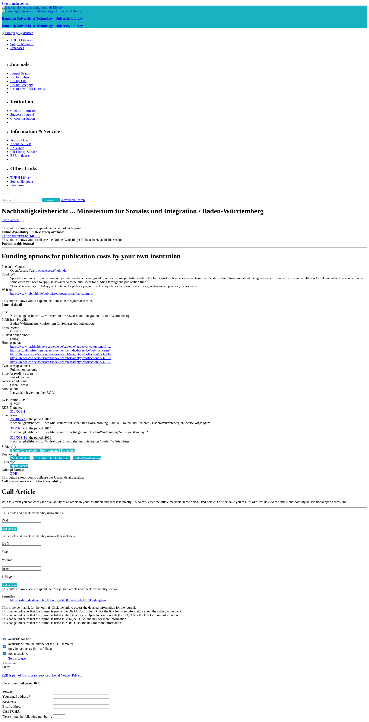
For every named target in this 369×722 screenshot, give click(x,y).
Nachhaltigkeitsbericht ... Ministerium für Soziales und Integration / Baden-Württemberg (133, 211)
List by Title (18, 81)
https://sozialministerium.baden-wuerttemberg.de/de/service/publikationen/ (60, 350)
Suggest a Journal (22, 114)
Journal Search (20, 73)
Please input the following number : (27, 716)
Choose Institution (22, 118)
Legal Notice (61, 675)
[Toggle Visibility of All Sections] (22, 221)
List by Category (21, 85)
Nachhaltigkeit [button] (20, 458)
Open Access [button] (10, 220)
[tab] (184, 232)
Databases (17, 48)
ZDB (13, 473)
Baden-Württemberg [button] (87, 458)
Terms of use (17, 658)
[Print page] (11, 33)
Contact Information (23, 111)
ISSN (5, 543)
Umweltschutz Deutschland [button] (51, 458)
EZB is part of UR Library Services (26, 675)
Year (5, 552)
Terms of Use (19, 140)
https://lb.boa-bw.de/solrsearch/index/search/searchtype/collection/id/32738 (60, 354)
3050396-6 (18, 428)
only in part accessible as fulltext (30, 648)
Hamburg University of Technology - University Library (42, 18)
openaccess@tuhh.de (52, 270)
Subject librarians (22, 44)
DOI (5, 520)
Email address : (13, 706)
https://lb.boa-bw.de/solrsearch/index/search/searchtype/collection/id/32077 (60, 362)
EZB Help (17, 148)
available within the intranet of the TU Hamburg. (41, 644)
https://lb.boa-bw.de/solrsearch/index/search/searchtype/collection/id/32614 (60, 358)
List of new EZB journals (27, 89)
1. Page (7, 576)
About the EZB (20, 144)
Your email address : (16, 696)
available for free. (20, 639)
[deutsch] (26, 33)
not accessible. (18, 653)
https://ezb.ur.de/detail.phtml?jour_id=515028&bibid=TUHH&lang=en (58, 600)
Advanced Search (73, 200)
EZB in (20, 155)
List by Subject (20, 77)
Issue (5, 568)
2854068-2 (18, 419)
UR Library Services (24, 152)
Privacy (77, 675)
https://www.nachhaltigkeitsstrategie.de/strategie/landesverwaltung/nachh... (60, 346)
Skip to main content (15, 3)
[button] (33, 232)
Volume (7, 560)
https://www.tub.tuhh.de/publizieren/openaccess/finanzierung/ (51, 293)
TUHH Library (20, 40)
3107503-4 (17, 411)
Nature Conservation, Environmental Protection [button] (42, 450)
